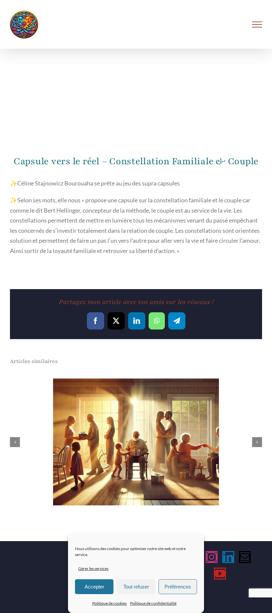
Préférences (178, 586)
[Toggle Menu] (257, 24)
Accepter (94, 586)
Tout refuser (136, 586)
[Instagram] (212, 557)
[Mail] (245, 557)
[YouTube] (220, 574)
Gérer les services (93, 568)
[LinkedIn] (228, 557)
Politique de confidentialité (153, 603)
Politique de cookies (109, 603)
